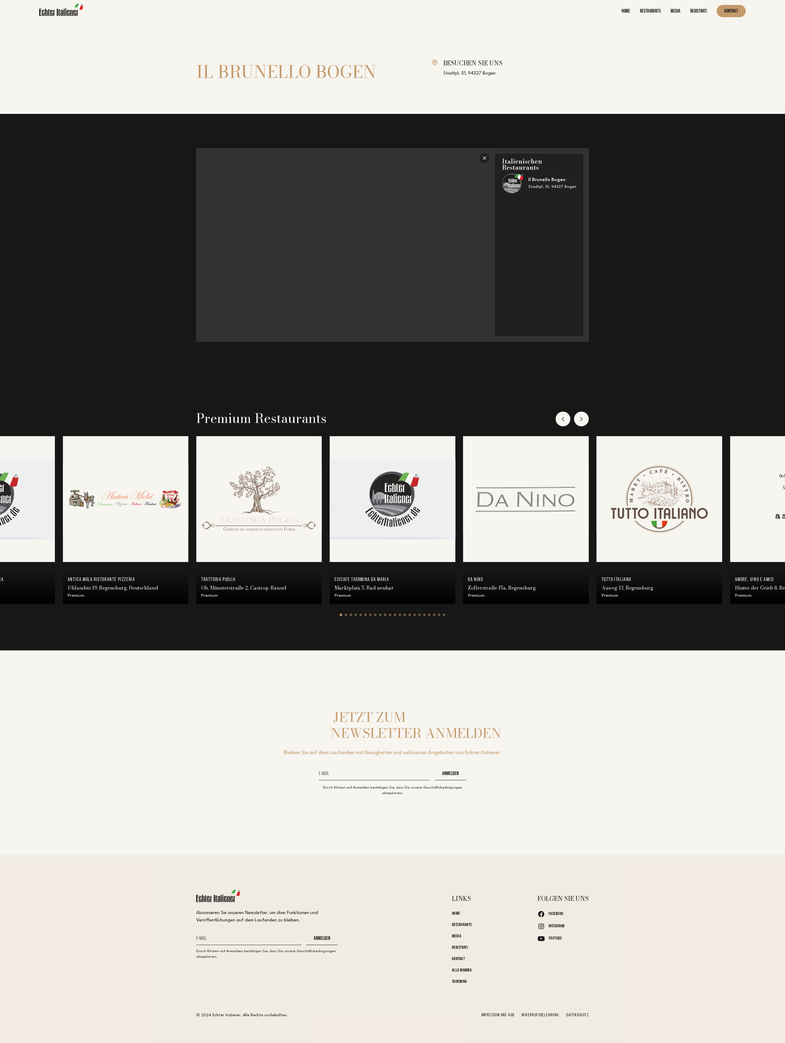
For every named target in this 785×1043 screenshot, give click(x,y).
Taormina (459, 981)
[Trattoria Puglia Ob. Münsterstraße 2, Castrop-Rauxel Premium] (259, 499)
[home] (61, 11)
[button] (563, 419)
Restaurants (462, 925)
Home (456, 913)
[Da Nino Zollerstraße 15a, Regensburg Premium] (526, 499)
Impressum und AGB (498, 1015)
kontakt (731, 11)
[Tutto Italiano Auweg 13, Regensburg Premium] (659, 499)
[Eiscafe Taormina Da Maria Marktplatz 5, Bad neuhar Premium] (392, 499)
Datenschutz (577, 1015)
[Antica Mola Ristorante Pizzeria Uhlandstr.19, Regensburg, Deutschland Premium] (126, 499)
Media (456, 936)
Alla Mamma (462, 970)
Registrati (460, 947)
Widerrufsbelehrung (540, 1015)
